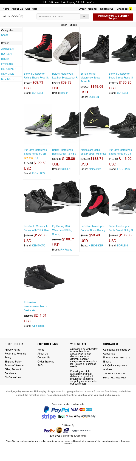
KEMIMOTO (8, 79)
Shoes (4, 34)
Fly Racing (7, 63)
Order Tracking (88, 8)
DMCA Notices (13, 377)
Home (6, 8)
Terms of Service (14, 365)
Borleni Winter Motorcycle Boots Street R (90, 77)
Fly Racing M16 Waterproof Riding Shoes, (62, 230)
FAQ (27, 8)
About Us (17, 8)
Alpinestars (7, 48)
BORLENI (6, 53)
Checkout (123, 8)
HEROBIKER (8, 69)
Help (34, 8)
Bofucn (5, 58)
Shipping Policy (13, 361)
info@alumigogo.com (115, 365)
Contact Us (107, 8)
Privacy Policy (12, 349)
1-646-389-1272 (121, 357)
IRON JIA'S (7, 73)
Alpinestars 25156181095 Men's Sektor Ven (35, 306)
